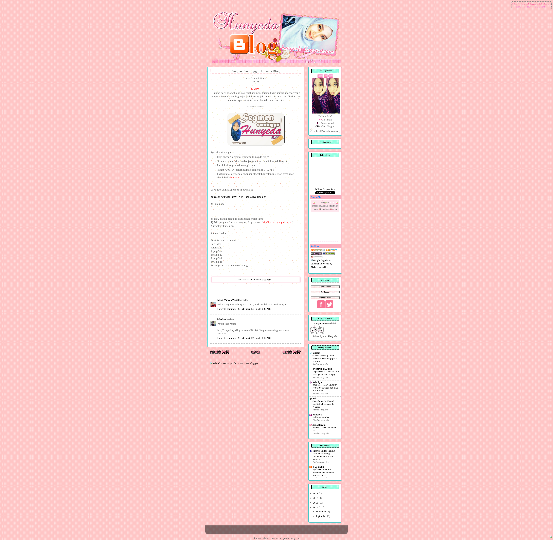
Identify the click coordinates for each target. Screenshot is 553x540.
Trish (240, 197)
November (321, 511)
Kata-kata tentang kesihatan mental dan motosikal (323, 456)
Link (331, 76)
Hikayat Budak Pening (324, 451)
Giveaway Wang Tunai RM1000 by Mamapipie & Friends (325, 358)
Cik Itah (316, 353)
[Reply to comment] (227, 309)
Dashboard (540, 7)
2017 (316, 493)
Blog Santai (318, 467)
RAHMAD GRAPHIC (322, 369)
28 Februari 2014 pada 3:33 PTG (254, 309)
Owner (320, 76)
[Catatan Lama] (291, 353)
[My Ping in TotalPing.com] (316, 254)
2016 (316, 498)
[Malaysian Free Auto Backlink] (329, 254)
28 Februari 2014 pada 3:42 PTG (254, 338)
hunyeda (215, 197)
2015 (316, 503)
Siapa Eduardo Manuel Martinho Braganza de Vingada (323, 404)
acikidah (225, 197)
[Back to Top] (551, 537)
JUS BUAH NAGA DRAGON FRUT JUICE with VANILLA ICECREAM (325, 388)
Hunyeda (332, 336)
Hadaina (261, 197)
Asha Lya (221, 319)
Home (519, 7)
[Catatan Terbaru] (219, 353)
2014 (316, 507)
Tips (325, 76)
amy (234, 197)
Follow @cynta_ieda (325, 189)
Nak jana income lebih (325, 323)
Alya (253, 197)
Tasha (247, 197)
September (321, 516)
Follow (527, 7)
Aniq (315, 398)
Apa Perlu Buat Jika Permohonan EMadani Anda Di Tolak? (323, 473)
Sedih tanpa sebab (321, 417)
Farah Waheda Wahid (228, 300)
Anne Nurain (319, 425)
